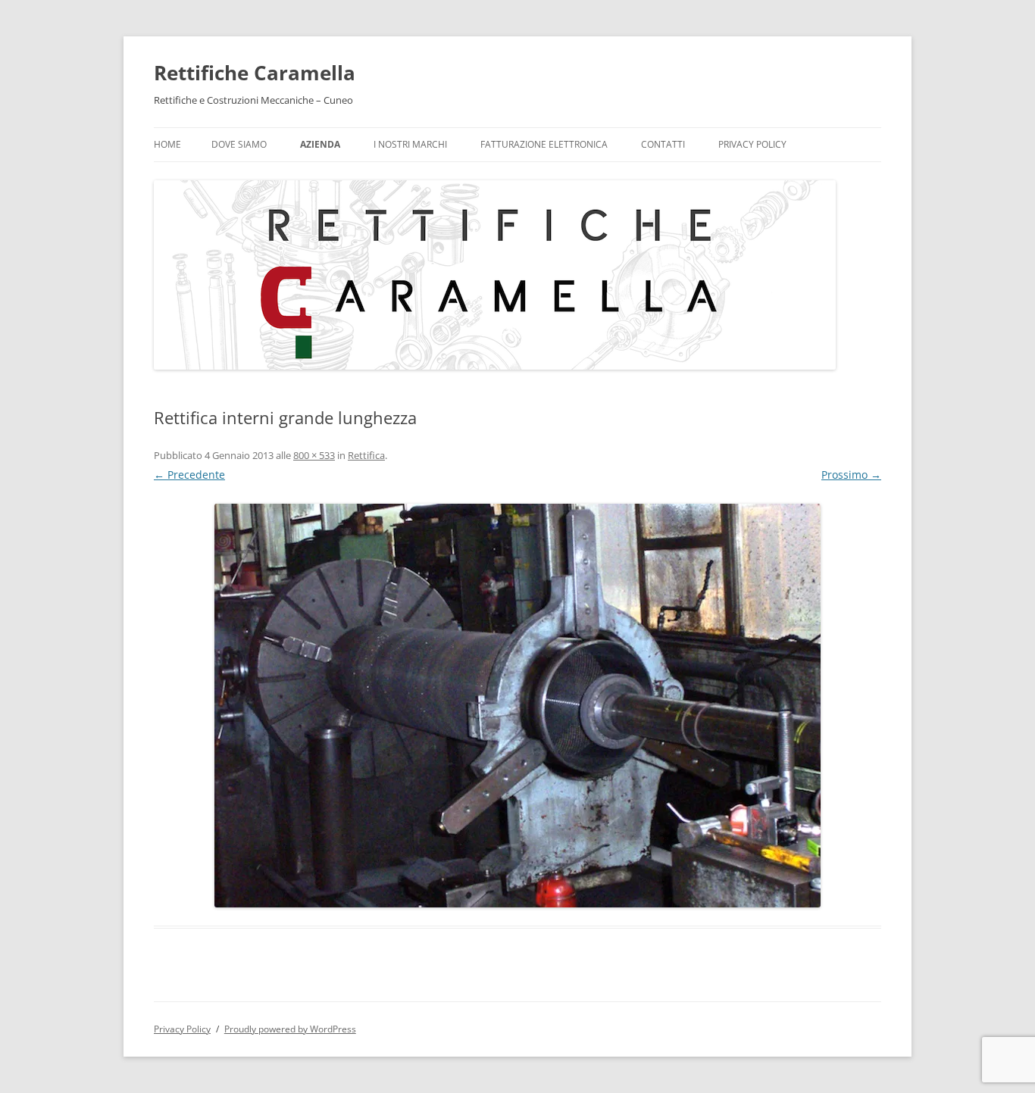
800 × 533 (314, 455)
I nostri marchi (410, 144)
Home (167, 144)
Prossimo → (851, 474)
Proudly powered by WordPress (290, 1029)
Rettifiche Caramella (254, 72)
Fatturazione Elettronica (544, 144)
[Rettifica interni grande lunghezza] (517, 705)
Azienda (320, 144)
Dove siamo (239, 144)
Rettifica (366, 455)
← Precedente (189, 474)
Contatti (663, 144)
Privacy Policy (752, 144)
